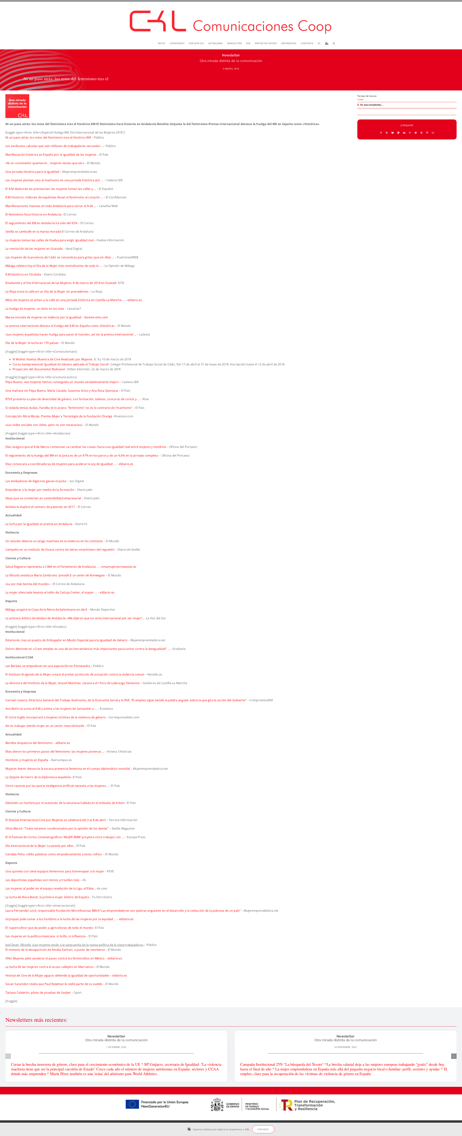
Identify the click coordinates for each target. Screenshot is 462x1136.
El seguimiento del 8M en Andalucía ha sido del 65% (41, 223)
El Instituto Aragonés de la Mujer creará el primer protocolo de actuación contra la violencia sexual (75, 674)
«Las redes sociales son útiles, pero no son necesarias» (43, 425)
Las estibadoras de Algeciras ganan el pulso (35, 481)
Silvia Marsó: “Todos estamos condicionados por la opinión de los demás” (57, 828)
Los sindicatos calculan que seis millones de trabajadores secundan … (54, 146)
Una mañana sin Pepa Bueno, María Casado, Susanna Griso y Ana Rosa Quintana (61, 391)
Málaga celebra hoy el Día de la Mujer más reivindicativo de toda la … (53, 266)
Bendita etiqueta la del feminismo (29, 743)
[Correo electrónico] (433, 132)
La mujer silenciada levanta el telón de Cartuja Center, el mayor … (51, 592)
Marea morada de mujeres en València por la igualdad (43, 317)
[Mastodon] (398, 132)
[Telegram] (415, 132)
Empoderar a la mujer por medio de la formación (39, 490)
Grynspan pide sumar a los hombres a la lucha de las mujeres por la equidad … (60, 919)
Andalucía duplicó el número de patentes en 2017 (40, 507)
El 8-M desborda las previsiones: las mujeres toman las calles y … (50, 189)
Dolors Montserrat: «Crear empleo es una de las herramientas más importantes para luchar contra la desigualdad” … (87, 649)
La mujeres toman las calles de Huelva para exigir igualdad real (49, 240)
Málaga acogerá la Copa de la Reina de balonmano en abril (46, 610)
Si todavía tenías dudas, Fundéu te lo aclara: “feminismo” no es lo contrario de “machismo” (68, 408)
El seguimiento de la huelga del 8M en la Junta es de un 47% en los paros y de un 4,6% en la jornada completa (82, 455)
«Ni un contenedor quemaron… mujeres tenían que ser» (45, 163)
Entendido (263, 1129)
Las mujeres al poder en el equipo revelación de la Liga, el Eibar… (50, 888)
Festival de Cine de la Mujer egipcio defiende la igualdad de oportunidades (57, 975)
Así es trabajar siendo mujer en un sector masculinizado (45, 726)
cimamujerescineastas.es (118, 567)
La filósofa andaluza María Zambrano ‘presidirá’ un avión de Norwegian (55, 575)
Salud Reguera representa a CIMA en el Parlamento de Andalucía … (52, 567)
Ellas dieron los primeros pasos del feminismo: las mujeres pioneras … (54, 751)
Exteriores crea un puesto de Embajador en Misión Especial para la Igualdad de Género (66, 640)
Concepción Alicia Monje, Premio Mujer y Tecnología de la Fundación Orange (59, 416)
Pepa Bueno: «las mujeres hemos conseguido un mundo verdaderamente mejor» (62, 382)
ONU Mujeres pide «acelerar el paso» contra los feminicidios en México (55, 958)
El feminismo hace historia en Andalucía (33, 214)
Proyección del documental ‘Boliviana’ (39, 369)
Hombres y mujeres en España (27, 760)
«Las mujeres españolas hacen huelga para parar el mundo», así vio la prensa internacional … (70, 334)
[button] (334, 43)
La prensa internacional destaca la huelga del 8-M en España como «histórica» (60, 326)
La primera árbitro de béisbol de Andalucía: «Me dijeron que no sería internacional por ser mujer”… (75, 618)
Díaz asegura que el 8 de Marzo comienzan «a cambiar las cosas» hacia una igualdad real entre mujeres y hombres (85, 447)
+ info (246, 1129)
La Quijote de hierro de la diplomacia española (38, 777)
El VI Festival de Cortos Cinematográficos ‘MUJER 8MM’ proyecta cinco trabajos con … (65, 837)
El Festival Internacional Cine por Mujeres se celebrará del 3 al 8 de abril (55, 820)
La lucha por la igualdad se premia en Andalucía (38, 524)
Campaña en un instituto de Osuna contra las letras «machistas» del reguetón (60, 550)
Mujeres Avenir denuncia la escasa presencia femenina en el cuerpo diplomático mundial (67, 769)
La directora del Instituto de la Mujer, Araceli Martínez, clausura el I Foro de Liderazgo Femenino (73, 683)
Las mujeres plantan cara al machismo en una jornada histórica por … (54, 180)
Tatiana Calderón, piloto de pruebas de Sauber (38, 993)
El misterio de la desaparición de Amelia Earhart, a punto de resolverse (55, 950)
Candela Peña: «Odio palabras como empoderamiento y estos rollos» (53, 854)
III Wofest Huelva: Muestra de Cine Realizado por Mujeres (52, 359)
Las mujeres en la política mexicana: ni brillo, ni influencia (45, 936)
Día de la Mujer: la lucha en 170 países (31, 343)
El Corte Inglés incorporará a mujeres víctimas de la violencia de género (55, 717)
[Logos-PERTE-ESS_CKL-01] (231, 1096)
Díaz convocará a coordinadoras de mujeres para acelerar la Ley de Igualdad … (60, 464)
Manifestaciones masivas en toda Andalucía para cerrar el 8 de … (50, 206)
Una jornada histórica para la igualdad (32, 172)
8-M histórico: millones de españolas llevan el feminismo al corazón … (54, 197)
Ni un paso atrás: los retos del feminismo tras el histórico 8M (48, 137)
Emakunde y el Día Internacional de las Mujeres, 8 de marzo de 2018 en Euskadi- (61, 283)
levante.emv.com (96, 317)
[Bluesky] (392, 132)
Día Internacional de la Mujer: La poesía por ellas (39, 846)
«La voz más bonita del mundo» (27, 584)
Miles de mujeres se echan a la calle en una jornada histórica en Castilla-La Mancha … (64, 300)
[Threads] (421, 132)
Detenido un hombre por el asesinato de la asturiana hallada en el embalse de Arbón (65, 803)
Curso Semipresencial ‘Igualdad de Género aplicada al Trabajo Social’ (61, 364)
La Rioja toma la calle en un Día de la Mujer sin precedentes (46, 292)
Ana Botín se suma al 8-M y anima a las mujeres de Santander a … (51, 709)
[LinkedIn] (404, 132)
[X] (387, 132)
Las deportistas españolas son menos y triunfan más (42, 880)
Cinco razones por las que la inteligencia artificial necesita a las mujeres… (56, 786)
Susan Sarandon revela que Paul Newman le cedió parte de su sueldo (54, 984)
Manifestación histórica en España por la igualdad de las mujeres (50, 155)
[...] (113, 78)
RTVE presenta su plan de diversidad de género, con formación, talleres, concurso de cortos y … (72, 399)
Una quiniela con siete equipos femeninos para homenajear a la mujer (54, 871)
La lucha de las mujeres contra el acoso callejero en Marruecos (49, 967)
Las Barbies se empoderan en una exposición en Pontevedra (48, 666)
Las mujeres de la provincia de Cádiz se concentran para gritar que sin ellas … (59, 257)
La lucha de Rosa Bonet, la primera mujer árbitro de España (47, 897)
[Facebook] (381, 132)
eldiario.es (134, 300)
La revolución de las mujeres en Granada (34, 249)
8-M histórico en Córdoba (23, 274)
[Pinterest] (427, 132)
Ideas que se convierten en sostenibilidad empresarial (43, 498)
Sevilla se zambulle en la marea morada (33, 232)
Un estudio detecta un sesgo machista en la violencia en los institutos (54, 541)
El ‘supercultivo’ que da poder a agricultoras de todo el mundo (49, 928)
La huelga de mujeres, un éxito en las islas (34, 309)
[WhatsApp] (410, 132)
